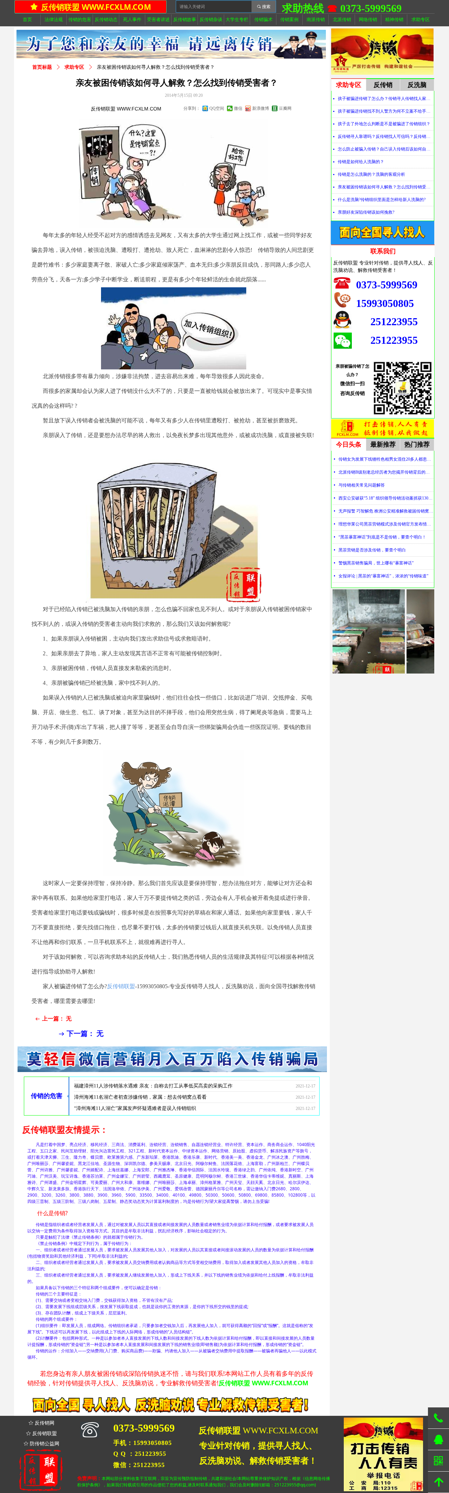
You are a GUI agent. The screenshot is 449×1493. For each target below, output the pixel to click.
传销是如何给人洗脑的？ (361, 161)
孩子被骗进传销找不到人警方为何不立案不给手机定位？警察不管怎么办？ (386, 111)
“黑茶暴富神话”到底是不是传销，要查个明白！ (382, 537)
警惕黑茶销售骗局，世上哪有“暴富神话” (376, 563)
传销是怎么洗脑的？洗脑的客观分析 (371, 174)
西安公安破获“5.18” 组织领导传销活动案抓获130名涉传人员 (386, 498)
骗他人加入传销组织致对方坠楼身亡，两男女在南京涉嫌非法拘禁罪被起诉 (155, 1104)
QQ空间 (216, 108)
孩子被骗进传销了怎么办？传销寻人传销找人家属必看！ (386, 98)
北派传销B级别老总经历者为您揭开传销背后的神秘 (386, 472)
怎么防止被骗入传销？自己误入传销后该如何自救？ (386, 149)
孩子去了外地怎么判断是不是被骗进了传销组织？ (384, 123)
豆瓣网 (285, 108)
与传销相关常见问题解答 (362, 485)
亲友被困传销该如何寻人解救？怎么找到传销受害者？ (386, 187)
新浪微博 (260, 108)
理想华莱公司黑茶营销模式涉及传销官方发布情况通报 (386, 524)
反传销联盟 (121, 986)
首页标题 (42, 67)
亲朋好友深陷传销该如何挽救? (366, 212)
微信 (238, 108)
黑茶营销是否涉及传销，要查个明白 (372, 550)
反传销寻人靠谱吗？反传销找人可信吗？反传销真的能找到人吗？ (386, 136)
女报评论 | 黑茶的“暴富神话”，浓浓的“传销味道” (383, 576)
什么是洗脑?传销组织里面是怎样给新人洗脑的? (381, 199)
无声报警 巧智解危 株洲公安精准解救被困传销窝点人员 (386, 511)
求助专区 (74, 67)
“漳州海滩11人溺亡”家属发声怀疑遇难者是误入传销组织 (135, 1093)
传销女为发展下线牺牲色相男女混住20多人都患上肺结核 (386, 459)
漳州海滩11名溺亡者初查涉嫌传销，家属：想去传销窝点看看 (140, 1082)
